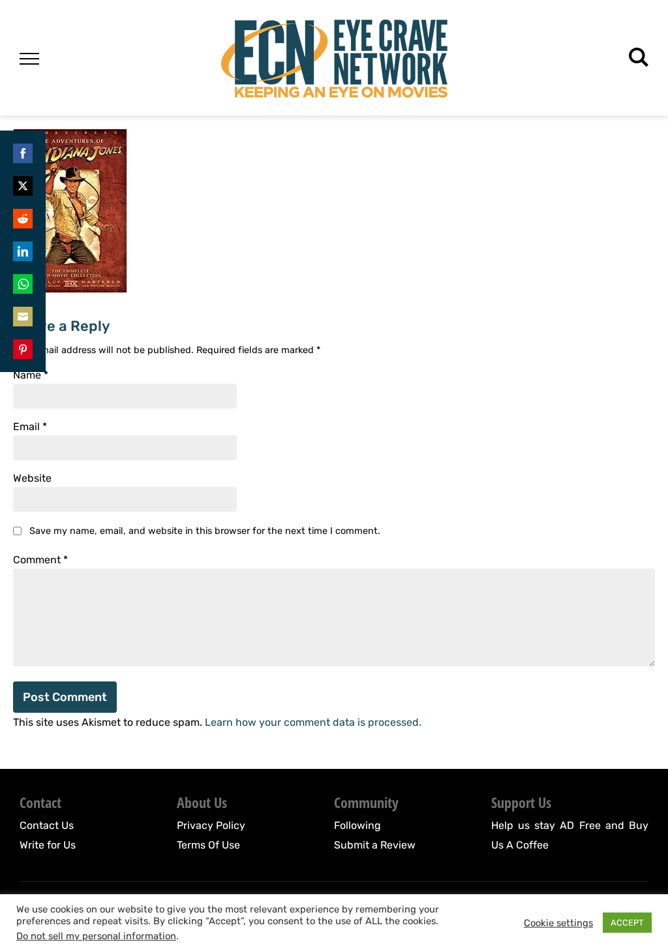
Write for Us (48, 845)
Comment (40, 560)
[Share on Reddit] (23, 218)
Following (357, 825)
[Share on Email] (23, 316)
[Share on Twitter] (23, 186)
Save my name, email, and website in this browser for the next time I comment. (204, 531)
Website (32, 478)
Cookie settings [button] (558, 923)
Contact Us (47, 825)
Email (30, 427)
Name (30, 375)
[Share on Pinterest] (23, 349)
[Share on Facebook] (23, 153)
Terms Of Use (208, 845)
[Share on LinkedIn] (23, 251)
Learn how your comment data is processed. (313, 722)
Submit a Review (375, 845)
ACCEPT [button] (627, 923)
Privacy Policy (211, 825)
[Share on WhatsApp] (23, 284)
